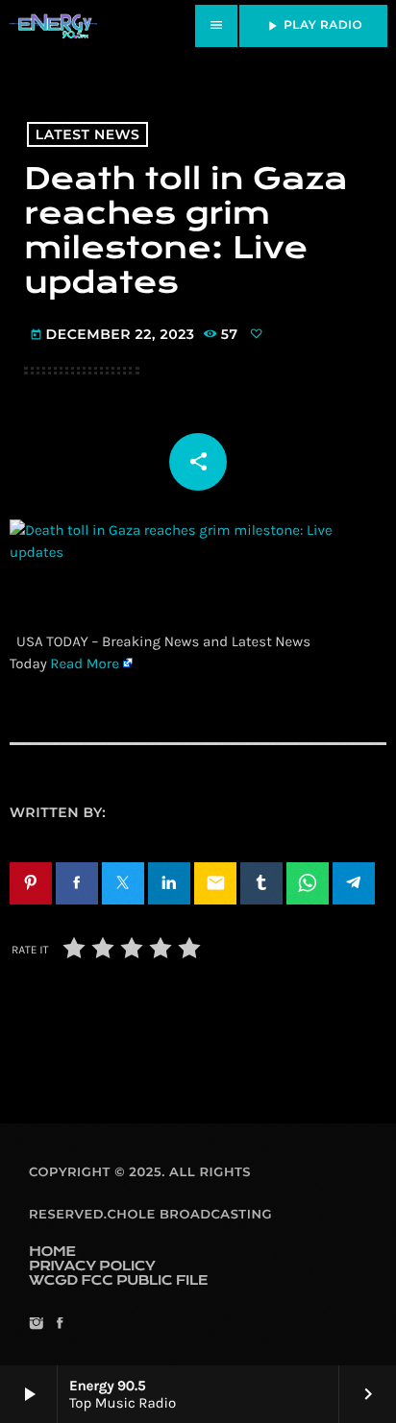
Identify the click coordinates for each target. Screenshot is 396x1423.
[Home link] (53, 26)
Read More (84, 663)
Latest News (88, 134)
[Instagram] (36, 1324)
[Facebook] (59, 1324)
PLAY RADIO (313, 26)
